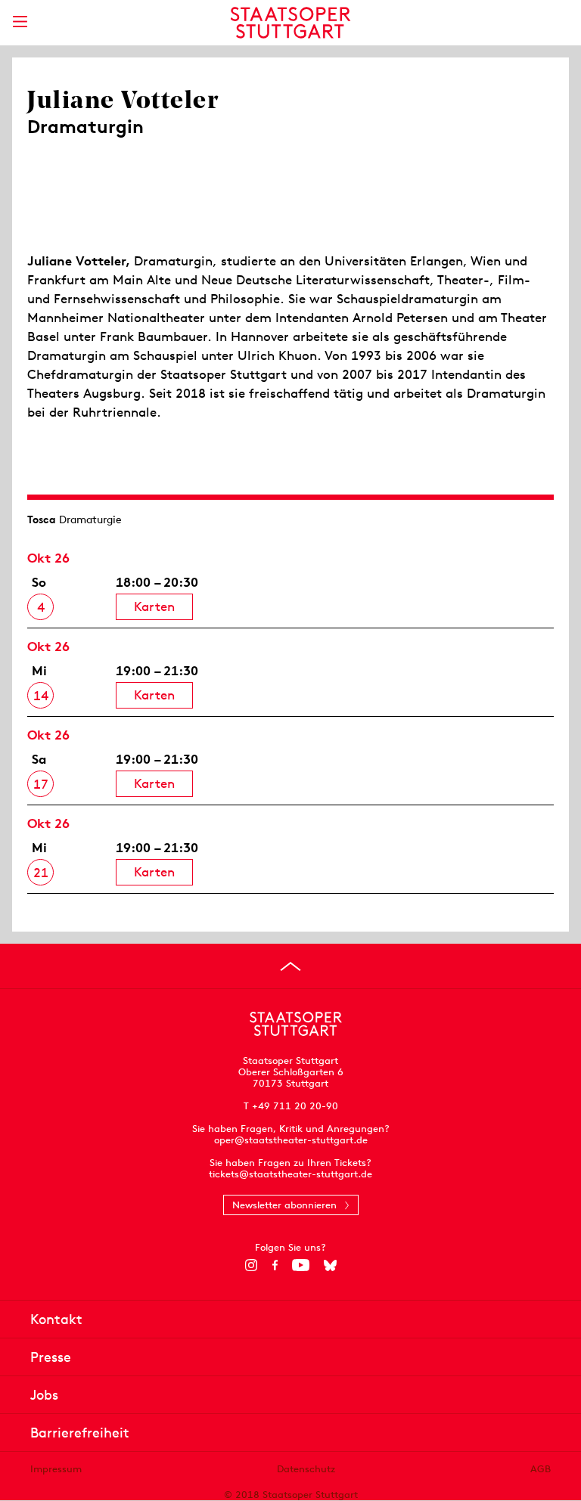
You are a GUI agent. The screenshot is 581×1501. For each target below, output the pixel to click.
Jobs (44, 1394)
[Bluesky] (330, 1265)
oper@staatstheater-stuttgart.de (291, 1140)
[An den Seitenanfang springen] (290, 966)
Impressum (56, 1468)
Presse (50, 1357)
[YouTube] (300, 1265)
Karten (154, 606)
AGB (540, 1468)
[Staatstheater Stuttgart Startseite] (291, 23)
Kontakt (56, 1319)
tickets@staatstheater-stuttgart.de (290, 1174)
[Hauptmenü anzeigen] (19, 21)
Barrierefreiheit (79, 1432)
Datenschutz (306, 1468)
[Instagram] (251, 1265)
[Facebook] (275, 1265)
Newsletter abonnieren (284, 1205)
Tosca (41, 519)
